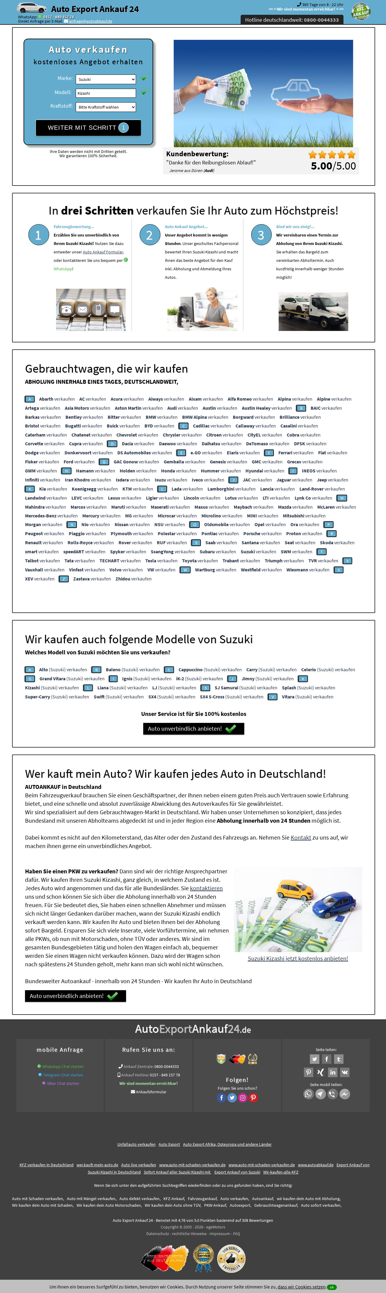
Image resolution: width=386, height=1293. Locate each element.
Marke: (65, 78)
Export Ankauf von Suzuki (237, 1172)
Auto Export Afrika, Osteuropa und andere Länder (227, 1144)
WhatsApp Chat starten (63, 1066)
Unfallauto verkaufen (136, 1144)
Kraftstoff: (61, 105)
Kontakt (301, 837)
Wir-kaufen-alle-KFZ (281, 1172)
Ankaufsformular (151, 1091)
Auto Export (169, 1144)
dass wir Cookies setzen (302, 1287)
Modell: (63, 92)
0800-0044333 (166, 1066)
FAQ (236, 1233)
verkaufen (57, 399)
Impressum (220, 1233)
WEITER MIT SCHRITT (86, 127)
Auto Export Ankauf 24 (95, 8)
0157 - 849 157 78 (58, 17)
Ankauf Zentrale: (138, 1066)
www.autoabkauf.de (316, 1165)
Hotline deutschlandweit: (292, 19)
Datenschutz (157, 1233)
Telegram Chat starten (63, 1075)
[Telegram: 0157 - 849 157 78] (40, 1075)
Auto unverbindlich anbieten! (185, 728)
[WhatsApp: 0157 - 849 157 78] (40, 17)
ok (332, 1287)
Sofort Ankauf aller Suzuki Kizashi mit (177, 1172)
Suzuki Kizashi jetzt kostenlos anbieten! (298, 958)
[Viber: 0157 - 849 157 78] (44, 1083)
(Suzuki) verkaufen (63, 669)
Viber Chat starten (63, 1083)
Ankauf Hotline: (135, 1075)
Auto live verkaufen (138, 1165)
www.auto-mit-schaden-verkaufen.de (192, 1165)
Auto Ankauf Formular (103, 252)
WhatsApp (63, 269)
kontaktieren (206, 888)
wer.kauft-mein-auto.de (97, 1165)
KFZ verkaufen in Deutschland (47, 1165)
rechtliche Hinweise (189, 1233)
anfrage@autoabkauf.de (90, 21)
